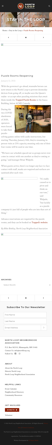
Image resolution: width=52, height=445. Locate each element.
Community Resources (13, 395)
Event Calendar (11, 389)
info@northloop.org (22, 350)
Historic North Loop (13, 371)
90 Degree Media (33, 440)
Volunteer (8, 415)
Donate (11, 410)
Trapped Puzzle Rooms (25, 99)
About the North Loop (13, 368)
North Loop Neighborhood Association (20, 374)
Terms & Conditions (28, 428)
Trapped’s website (40, 222)
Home (4, 30)
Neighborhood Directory (14, 392)
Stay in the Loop (15, 30)
